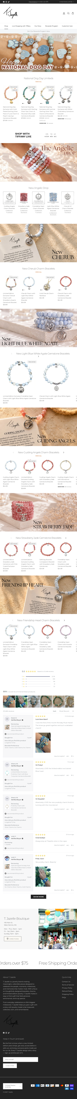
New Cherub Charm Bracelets (38, 268)
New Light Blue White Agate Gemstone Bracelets (43, 353)
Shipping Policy (67, 994)
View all (38, 81)
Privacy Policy (67, 988)
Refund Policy (67, 991)
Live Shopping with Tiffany (21, 26)
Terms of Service (68, 985)
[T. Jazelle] (11, 13)
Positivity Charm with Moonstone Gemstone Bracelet (18, 808)
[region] (38, 702)
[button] (9, 702)
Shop (6, 26)
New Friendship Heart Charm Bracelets (38, 620)
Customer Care (67, 26)
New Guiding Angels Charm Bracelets (38, 452)
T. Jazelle (10, 1092)
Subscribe (10, 1066)
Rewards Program (51, 26)
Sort (55, 711)
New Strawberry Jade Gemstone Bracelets (38, 538)
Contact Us (66, 982)
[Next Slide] (72, 702)
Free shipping (33, 2)
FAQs (64, 997)
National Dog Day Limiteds (38, 78)
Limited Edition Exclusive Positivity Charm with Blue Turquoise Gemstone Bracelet (21, 774)
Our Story (37, 26)
